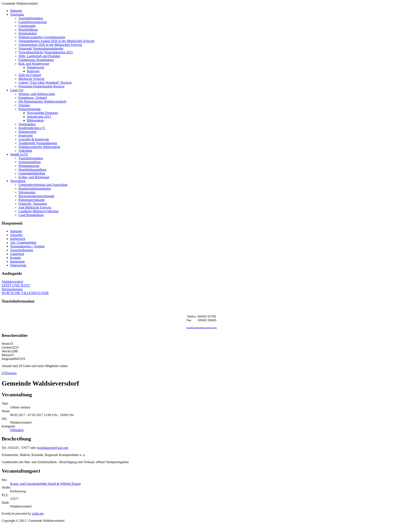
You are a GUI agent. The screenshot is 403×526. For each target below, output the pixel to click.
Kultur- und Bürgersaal (33, 177)
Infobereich (17, 239)
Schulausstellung (29, 162)
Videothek (25, 150)
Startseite (16, 10)
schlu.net (38, 513)
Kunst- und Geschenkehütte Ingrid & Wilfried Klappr (45, 483)
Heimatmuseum (28, 166)
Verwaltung (17, 181)
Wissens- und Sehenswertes (36, 94)
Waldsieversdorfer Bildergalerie (39, 147)
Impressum (17, 261)
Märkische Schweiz (31, 79)
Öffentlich (17, 430)
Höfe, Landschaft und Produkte (39, 56)
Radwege (33, 71)
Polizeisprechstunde (31, 200)
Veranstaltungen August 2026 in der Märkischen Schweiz (56, 41)
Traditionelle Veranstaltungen (37, 143)
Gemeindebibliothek (31, 173)
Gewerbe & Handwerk (33, 139)
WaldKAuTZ (19, 154)
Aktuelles (16, 235)
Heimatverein (27, 131)
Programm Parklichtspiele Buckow (41, 86)
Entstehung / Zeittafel (32, 97)
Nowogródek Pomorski (42, 113)
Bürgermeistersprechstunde (36, 196)
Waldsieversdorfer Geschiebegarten (41, 37)
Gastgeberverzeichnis (32, 22)
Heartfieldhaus (28, 29)
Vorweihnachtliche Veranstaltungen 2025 (45, 52)
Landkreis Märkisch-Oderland (38, 211)
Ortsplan (24, 105)
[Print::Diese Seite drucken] (9, 373)
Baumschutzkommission (34, 188)
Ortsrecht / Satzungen (32, 203)
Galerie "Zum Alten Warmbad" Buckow (45, 82)
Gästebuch (17, 254)
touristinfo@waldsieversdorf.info (201, 327)
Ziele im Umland (29, 75)
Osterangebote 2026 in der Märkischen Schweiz (50, 44)
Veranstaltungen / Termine (27, 246)
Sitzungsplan (26, 192)
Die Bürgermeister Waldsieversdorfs (42, 101)
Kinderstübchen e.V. (32, 128)
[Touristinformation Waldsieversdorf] (201, 309)
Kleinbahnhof (27, 33)
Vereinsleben (26, 124)
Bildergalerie (35, 120)
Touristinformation (30, 18)
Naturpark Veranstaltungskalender (40, 48)
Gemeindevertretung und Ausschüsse (43, 184)
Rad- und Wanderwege (33, 63)
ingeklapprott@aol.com (52, 447)
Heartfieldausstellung (32, 169)
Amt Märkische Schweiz (34, 207)
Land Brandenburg (31, 215)
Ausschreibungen (21, 250)
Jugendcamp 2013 (39, 116)
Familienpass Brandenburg (36, 60)
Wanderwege (35, 67)
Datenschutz (18, 265)
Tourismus (17, 14)
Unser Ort (16, 90)
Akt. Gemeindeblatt (23, 242)
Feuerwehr (25, 135)
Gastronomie (26, 26)
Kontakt (15, 257)
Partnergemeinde (29, 109)
